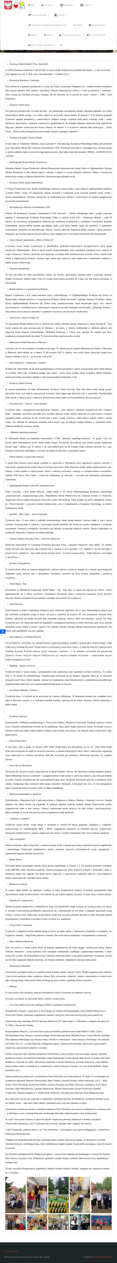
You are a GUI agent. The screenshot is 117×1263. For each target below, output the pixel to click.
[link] (61, 45)
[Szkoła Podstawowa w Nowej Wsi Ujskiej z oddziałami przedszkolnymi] (14, 5)
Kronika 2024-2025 (35, 50)
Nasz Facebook (11, 1251)
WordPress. (107, 1257)
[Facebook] (2, 631)
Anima (96, 1257)
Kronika (19, 50)
